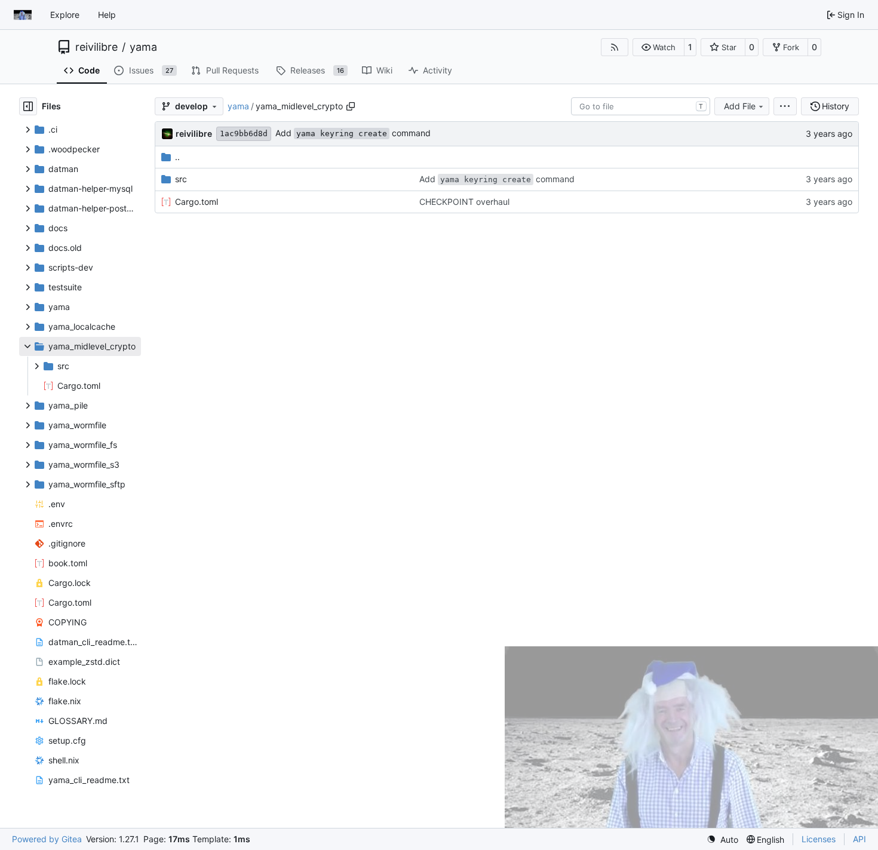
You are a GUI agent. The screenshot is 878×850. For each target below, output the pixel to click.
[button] (658, 47)
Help (107, 15)
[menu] (785, 106)
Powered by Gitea (47, 839)
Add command (353, 133)
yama (143, 47)
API (859, 839)
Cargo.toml (196, 202)
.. (177, 157)
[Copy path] (350, 106)
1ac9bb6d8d (244, 133)
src (181, 179)
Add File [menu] (740, 106)
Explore (64, 15)
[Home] (22, 15)
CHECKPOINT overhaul (464, 202)
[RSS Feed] (614, 47)
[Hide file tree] (28, 106)
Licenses (819, 839)
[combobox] (640, 106)
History (835, 106)
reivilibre (96, 47)
